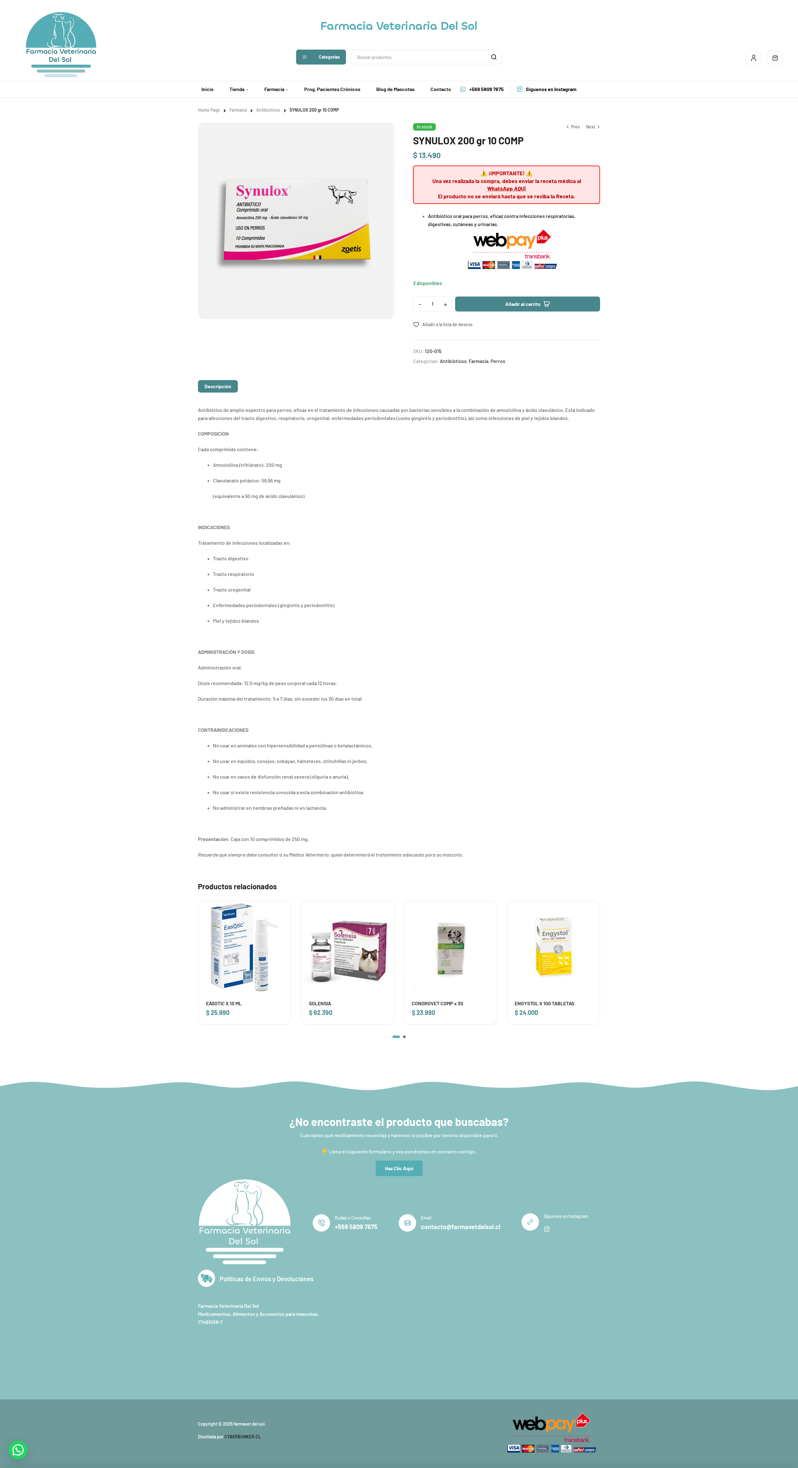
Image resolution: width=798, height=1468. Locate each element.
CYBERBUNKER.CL (242, 1436)
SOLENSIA (320, 1003)
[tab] (218, 386)
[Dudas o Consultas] (321, 1223)
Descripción (217, 386)
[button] (396, 1037)
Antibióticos (268, 110)
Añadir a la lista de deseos (447, 324)
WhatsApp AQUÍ (506, 188)
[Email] (407, 1223)
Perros (498, 361)
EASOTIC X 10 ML (224, 1003)
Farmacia (238, 110)
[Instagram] (547, 1229)
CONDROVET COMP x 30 (437, 1003)
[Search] (494, 57)
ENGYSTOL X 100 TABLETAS (544, 1003)
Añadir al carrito (523, 304)
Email (426, 1217)
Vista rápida (278, 927)
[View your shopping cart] (775, 58)
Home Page (209, 110)
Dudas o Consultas (353, 1217)
